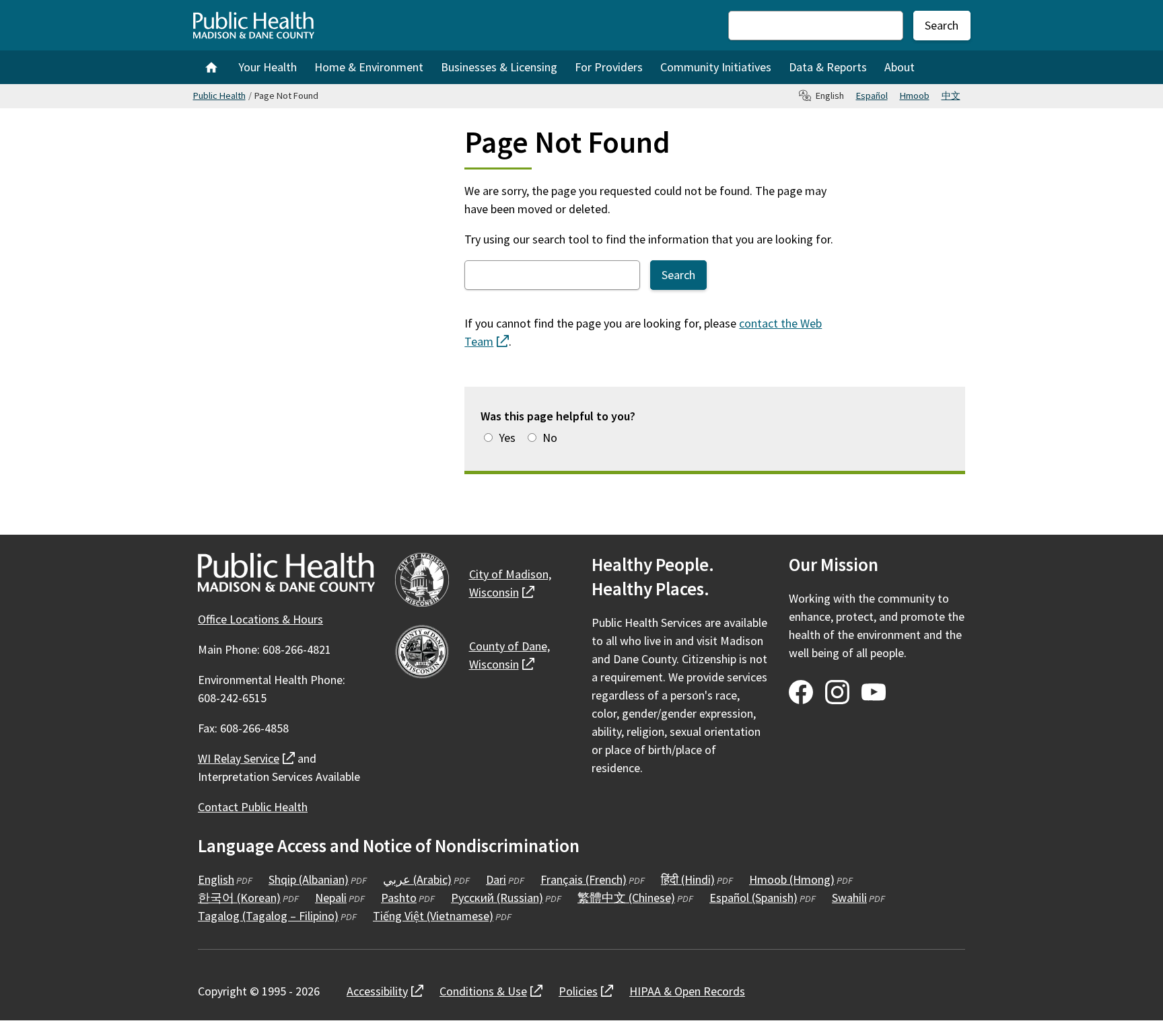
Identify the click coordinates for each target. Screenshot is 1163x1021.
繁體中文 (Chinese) (626, 897)
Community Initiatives (715, 67)
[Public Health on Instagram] (837, 692)
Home (211, 67)
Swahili (849, 897)
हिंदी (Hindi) (688, 879)
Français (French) (583, 879)
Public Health (219, 95)
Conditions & (490, 991)
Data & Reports (828, 67)
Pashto (399, 897)
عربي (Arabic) (417, 879)
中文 (951, 95)
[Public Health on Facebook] (801, 692)
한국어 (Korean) (239, 897)
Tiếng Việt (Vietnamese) (433, 915)
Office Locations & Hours (260, 619)
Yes (507, 437)
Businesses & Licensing (499, 67)
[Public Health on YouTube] (873, 692)
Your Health (267, 67)
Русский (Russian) (497, 897)
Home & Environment (368, 67)
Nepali (331, 897)
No (549, 437)
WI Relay (246, 758)
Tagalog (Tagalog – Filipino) (268, 915)
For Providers (609, 67)
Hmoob (914, 95)
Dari (496, 879)
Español (872, 95)
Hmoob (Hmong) (792, 879)
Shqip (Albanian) (309, 879)
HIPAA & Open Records (687, 991)
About (899, 67)
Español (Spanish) (753, 897)
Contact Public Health (253, 807)
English (216, 879)
